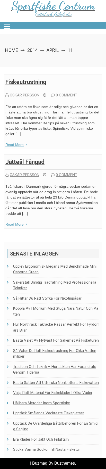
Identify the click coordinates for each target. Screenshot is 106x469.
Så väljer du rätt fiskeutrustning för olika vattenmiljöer (54, 353)
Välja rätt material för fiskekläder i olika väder (52, 392)
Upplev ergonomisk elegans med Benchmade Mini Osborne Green (54, 269)
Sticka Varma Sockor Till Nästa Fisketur (46, 449)
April (53, 50)
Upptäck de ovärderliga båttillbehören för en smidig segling (55, 426)
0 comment (66, 95)
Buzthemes (64, 463)
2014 (32, 50)
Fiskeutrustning (25, 82)
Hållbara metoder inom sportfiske (41, 403)
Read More (14, 145)
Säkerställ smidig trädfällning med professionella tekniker (54, 285)
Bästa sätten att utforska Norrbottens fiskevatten (56, 382)
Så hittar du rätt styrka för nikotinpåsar (47, 298)
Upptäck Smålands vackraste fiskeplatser (48, 413)
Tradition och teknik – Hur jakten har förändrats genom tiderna (54, 369)
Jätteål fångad (25, 162)
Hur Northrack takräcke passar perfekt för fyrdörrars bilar (56, 327)
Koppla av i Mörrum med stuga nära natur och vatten (55, 311)
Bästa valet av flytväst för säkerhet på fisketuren (56, 340)
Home (11, 50)
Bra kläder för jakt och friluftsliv (41, 439)
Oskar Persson (24, 95)
